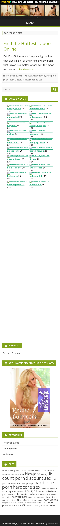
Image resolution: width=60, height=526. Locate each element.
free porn (20, 483)
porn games (38, 500)
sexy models (16, 503)
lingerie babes (27, 494)
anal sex (19, 474)
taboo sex (37, 79)
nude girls (32, 497)
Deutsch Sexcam (11, 353)
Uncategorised (10, 448)
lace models (43, 492)
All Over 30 (39, 470)
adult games (14, 470)
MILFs (9, 497)
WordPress (53, 523)
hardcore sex (26, 487)
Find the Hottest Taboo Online (27, 46)
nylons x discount (45, 497)
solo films (25, 503)
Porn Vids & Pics (14, 75)
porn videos (15, 79)
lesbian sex (12, 495)
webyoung (36, 506)
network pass (20, 497)
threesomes (15, 505)
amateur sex (8, 474)
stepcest (27, 79)
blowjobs (32, 473)
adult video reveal (36, 75)
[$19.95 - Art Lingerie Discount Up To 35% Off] (30, 398)
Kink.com (19, 492)
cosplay (44, 475)
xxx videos (48, 505)
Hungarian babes (47, 488)
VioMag (12, 523)
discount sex (38, 478)
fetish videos (11, 484)
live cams (42, 494)
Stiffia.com (41, 503)
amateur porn (50, 470)
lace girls (30, 491)
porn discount (22, 499)
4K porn (5, 470)
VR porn (27, 505)
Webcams (8, 454)
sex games (6, 503)
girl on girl (30, 484)
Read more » (26, 69)
